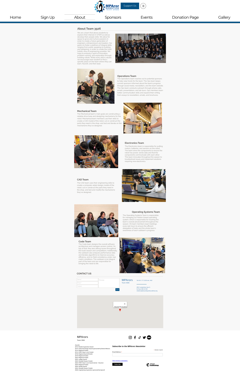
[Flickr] (149, 337)
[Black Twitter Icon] (144, 337)
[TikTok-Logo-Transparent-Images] (140, 337)
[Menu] (143, 6)
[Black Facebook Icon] (135, 337)
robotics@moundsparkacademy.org (147, 291)
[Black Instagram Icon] (130, 337)
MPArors (127, 280)
